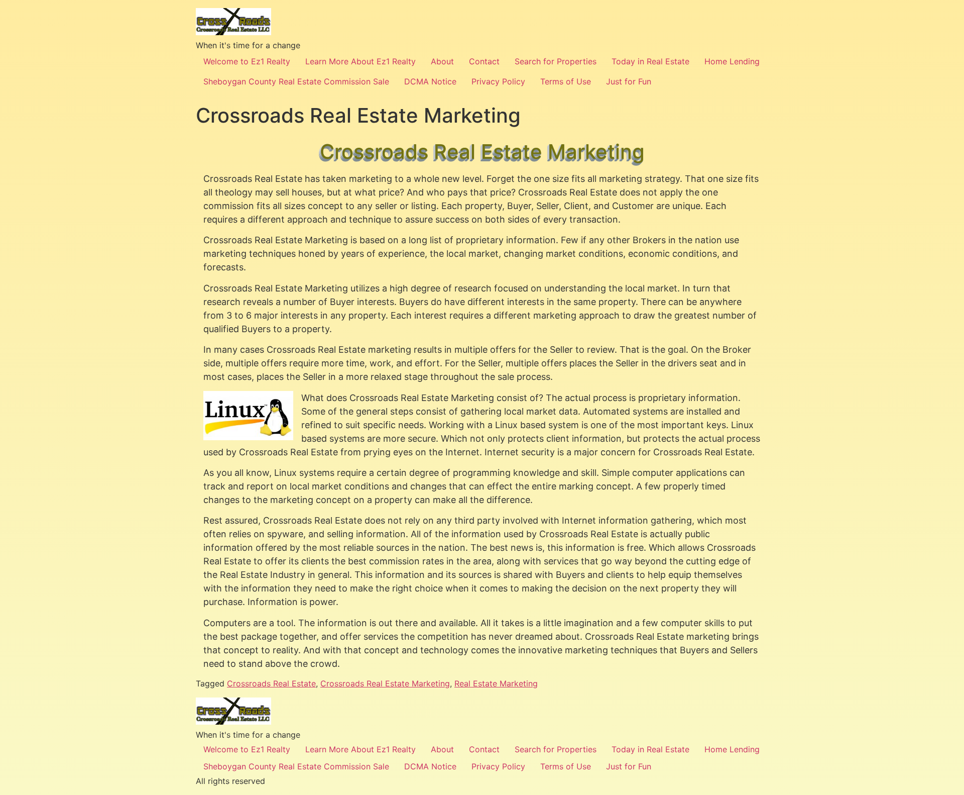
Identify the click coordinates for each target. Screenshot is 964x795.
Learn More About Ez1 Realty (360, 61)
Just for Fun (628, 81)
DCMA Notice (430, 81)
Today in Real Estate (650, 61)
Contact (484, 61)
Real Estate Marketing (496, 683)
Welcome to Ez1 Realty (246, 61)
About (442, 61)
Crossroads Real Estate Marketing (385, 683)
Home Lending (732, 61)
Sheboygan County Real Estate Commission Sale (296, 81)
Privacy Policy (498, 81)
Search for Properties (555, 61)
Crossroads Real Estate (271, 683)
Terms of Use (565, 81)
